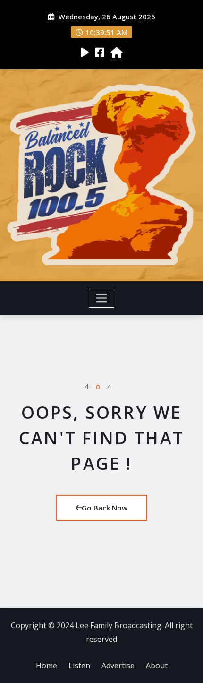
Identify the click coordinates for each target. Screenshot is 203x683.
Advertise (118, 665)
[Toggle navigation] (102, 298)
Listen (79, 665)
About (157, 665)
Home (46, 665)
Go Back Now (104, 507)
